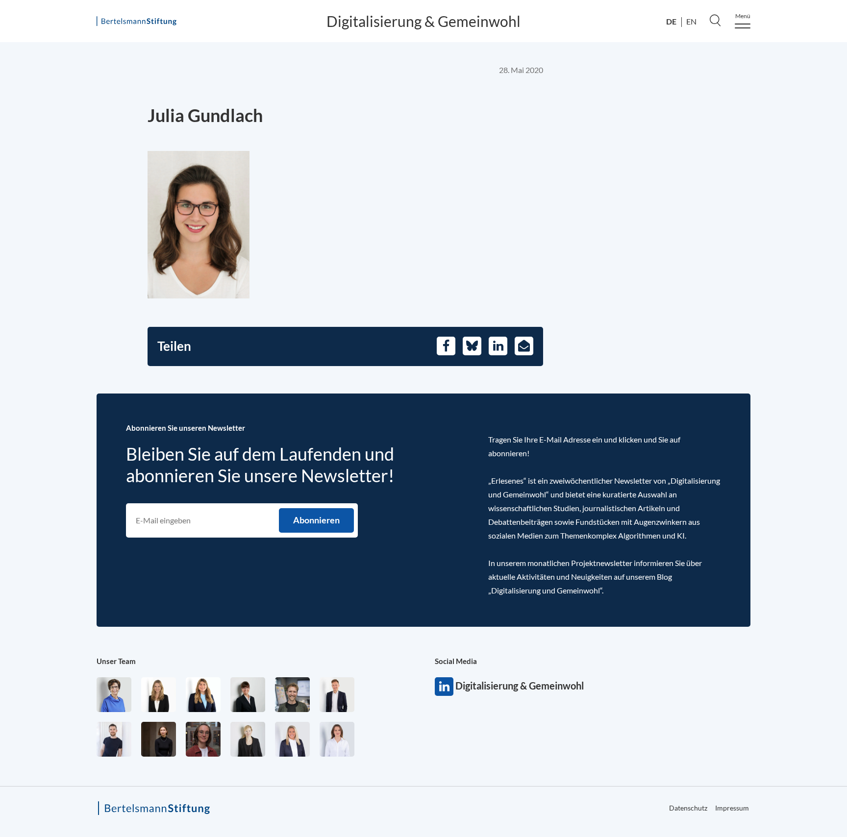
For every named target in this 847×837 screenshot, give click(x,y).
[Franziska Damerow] (337, 739)
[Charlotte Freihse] (158, 694)
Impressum (732, 808)
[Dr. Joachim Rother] (114, 739)
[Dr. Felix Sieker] (337, 694)
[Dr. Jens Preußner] (292, 694)
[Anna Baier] (203, 739)
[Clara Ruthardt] (158, 739)
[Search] (715, 20)
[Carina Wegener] (247, 739)
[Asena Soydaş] (203, 694)
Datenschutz (688, 808)
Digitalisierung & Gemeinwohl (423, 21)
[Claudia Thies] (292, 739)
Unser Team (116, 661)
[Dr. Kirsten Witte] (114, 694)
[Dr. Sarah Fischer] (247, 694)
